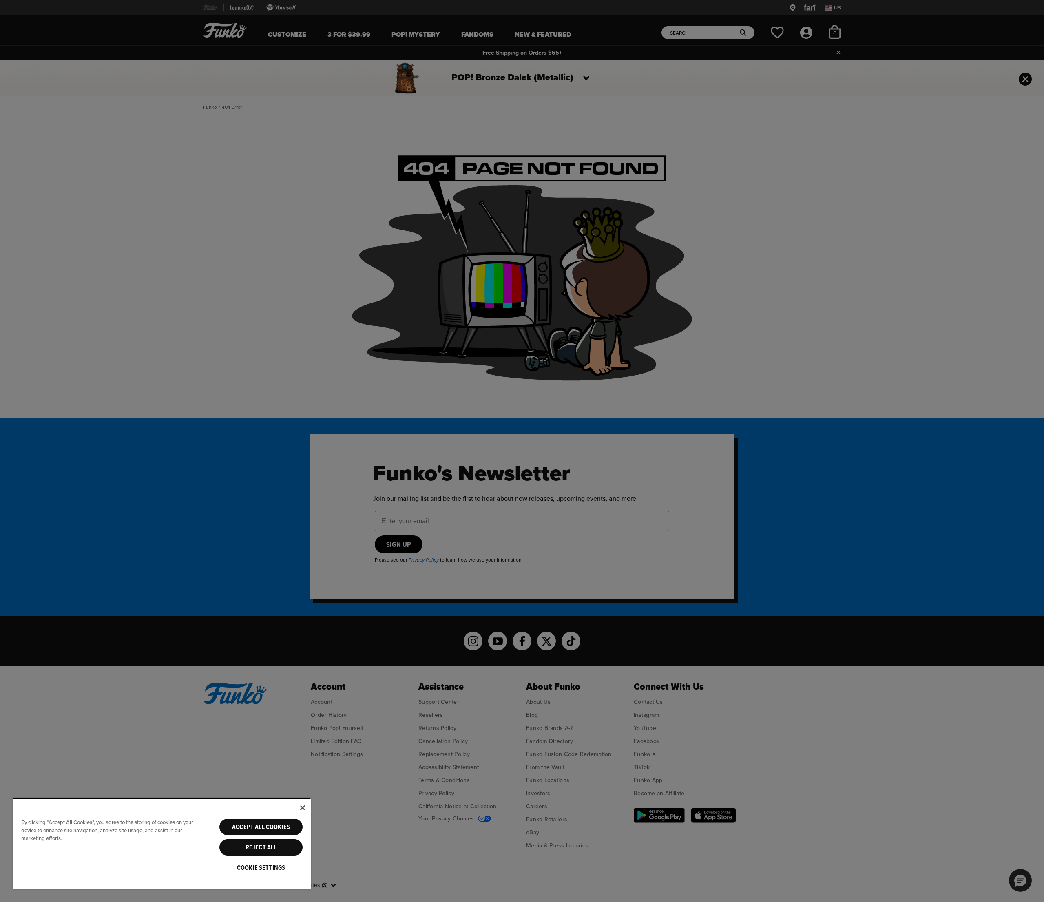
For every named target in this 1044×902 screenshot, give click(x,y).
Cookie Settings (261, 868)
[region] (162, 843)
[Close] (302, 807)
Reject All (261, 847)
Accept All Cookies (261, 827)
